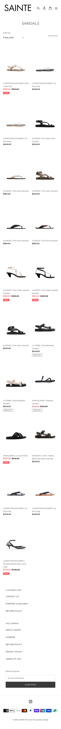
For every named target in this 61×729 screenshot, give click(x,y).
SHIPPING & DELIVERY (17, 603)
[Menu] (56, 8)
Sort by (6, 33)
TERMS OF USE (13, 659)
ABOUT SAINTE (13, 630)
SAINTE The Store (25, 720)
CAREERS (10, 637)
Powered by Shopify (40, 720)
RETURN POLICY (14, 611)
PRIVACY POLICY (14, 651)
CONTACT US (12, 596)
